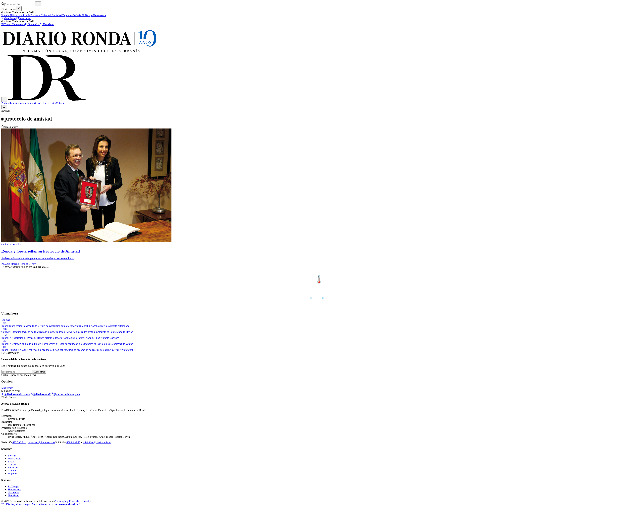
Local (11, 461)
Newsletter (25, 18)
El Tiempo (87, 15)
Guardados (10, 18)
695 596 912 (19, 442)
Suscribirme (39, 372)
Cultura (12, 470)
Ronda (26, 15)
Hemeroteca (99, 15)
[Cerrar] (19, 8)
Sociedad (13, 467)
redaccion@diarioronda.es (41, 442)
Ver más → (629, 272)
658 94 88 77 (73, 442)
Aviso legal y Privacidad (67, 501)
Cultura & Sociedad (51, 15)
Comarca (35, 15)
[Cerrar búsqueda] (38, 3)
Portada (5, 15)
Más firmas (7, 387)
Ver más (5, 319)
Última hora (15, 15)
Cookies (86, 501)
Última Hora (14, 458)
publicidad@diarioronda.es (97, 442)
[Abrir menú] (4, 99)
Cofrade (76, 15)
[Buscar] (4, 107)
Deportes (67, 15)
